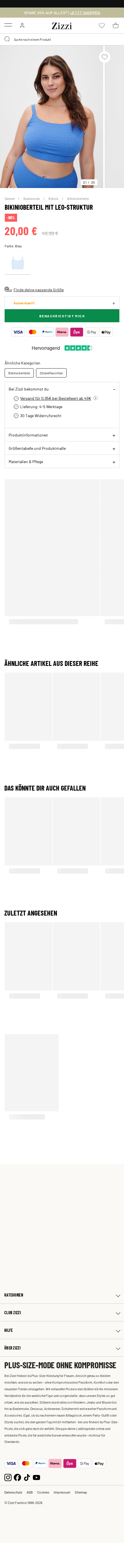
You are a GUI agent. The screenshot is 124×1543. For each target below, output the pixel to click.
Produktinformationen (28, 434)
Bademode (31, 198)
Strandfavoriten (51, 373)
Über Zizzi (12, 1347)
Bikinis (53, 198)
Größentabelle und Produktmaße (37, 448)
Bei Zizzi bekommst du (29, 388)
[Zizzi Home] (62, 25)
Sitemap (81, 1492)
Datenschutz (13, 1492)
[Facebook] (17, 1476)
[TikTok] (27, 1476)
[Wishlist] (104, 57)
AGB (30, 1492)
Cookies (43, 1492)
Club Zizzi (12, 1312)
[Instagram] (8, 1476)
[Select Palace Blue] (18, 263)
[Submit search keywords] (7, 39)
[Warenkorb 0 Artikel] (116, 25)
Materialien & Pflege (26, 461)
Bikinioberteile (78, 198)
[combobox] (62, 39)
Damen (10, 198)
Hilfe (8, 1330)
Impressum (62, 1492)
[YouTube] (36, 1476)
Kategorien (13, 1294)
